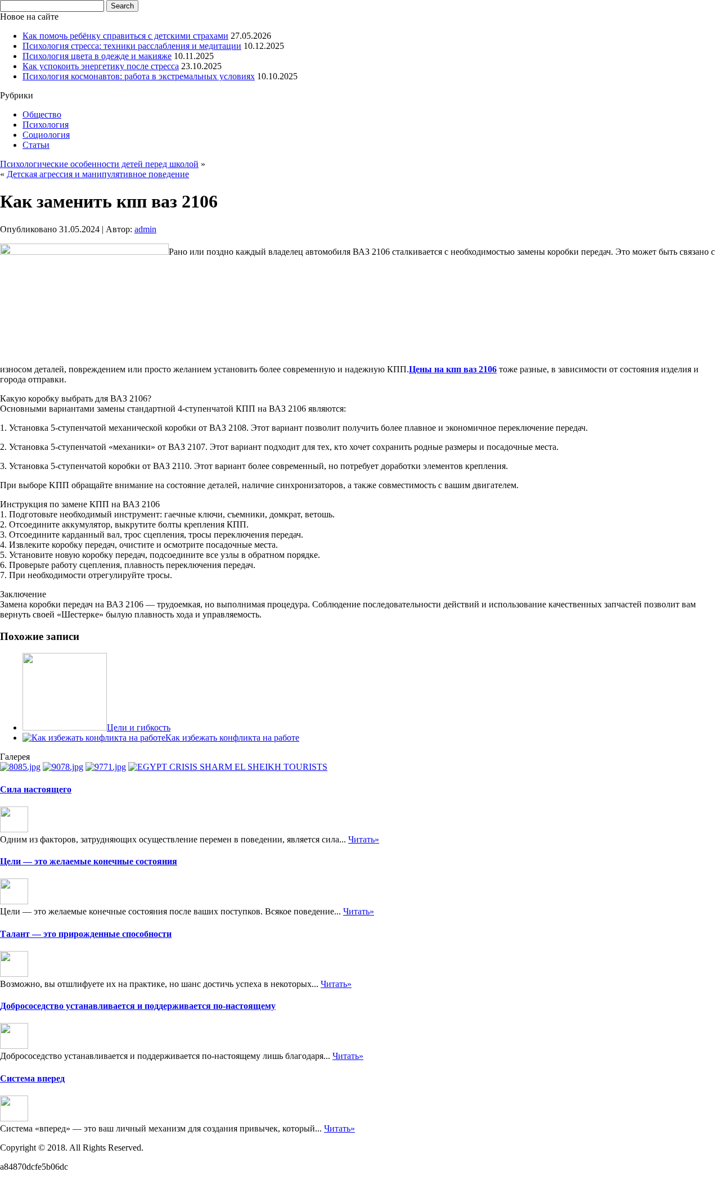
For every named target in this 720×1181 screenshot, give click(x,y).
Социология (46, 134)
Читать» (363, 839)
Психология (45, 124)
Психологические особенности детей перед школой (99, 164)
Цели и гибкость (138, 727)
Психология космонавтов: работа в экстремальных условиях (138, 76)
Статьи (36, 145)
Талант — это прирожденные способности (86, 934)
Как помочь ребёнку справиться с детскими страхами (125, 35)
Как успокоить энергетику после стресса (100, 66)
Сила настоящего (35, 789)
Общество (41, 114)
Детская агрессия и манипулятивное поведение (98, 174)
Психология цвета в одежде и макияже (97, 56)
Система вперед (32, 1078)
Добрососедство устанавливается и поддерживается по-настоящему (138, 1006)
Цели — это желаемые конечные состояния (88, 861)
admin (145, 229)
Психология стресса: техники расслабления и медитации (131, 46)
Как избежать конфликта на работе (232, 737)
